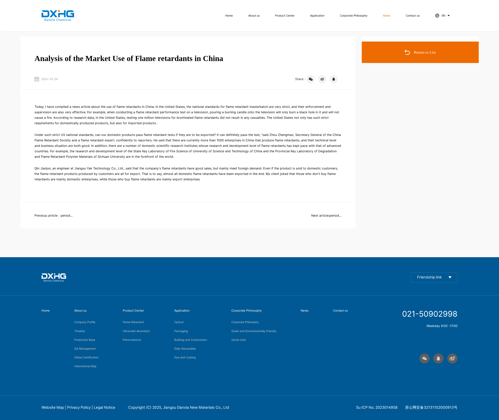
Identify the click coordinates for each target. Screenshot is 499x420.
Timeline (79, 331)
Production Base (84, 339)
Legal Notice (104, 407)
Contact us (413, 15)
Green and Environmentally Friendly (253, 331)
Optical (178, 322)
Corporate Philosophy (353, 15)
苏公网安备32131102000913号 (431, 407)
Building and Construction (190, 339)
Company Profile (84, 322)
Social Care (238, 339)
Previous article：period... (54, 215)
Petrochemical (132, 339)
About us (254, 15)
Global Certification (86, 357)
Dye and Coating (185, 357)
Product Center (285, 15)
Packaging (181, 331)
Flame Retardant (133, 322)
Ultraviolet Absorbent (136, 331)
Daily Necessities (185, 348)
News (386, 15)
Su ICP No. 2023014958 (377, 407)
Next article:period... (326, 215)
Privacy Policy (79, 407)
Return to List (425, 52)
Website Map (53, 407)
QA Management (85, 348)
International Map (85, 366)
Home (229, 15)
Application (317, 15)
